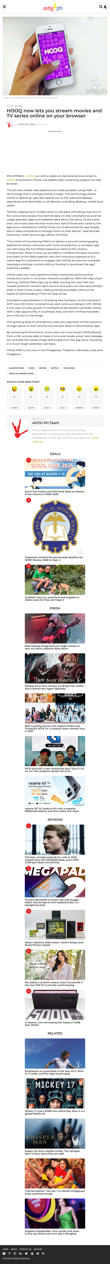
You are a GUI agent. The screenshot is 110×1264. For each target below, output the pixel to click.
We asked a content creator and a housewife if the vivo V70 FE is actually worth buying (54, 983)
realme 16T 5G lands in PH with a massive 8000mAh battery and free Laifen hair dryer (52, 810)
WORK (18, 106)
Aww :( (47, 408)
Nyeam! (96, 408)
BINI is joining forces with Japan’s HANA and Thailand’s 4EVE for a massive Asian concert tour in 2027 (55, 729)
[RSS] (43, 1253)
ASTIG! (62, 408)
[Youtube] (32, 1253)
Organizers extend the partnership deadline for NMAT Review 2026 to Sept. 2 (54, 558)
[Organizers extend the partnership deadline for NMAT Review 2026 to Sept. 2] (55, 527)
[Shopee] (38, 1253)
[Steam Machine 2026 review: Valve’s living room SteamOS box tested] (55, 925)
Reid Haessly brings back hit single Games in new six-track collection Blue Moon (52, 647)
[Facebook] (9, 1253)
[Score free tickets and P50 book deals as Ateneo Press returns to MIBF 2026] (55, 474)
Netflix (11, 179)
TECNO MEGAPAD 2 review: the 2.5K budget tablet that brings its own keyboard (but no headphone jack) (52, 902)
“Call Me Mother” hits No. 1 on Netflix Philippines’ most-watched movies (55, 1192)
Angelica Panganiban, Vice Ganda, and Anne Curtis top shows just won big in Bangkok (52, 1232)
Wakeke (14, 408)
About (14, 1249)
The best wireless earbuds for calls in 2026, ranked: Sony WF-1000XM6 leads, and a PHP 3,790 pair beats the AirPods (52, 860)
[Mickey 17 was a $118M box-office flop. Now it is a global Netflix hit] (55, 1093)
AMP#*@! (79, 408)
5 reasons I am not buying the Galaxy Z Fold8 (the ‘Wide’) (52, 1024)
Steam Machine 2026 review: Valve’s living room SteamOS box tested (54, 944)
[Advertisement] (55, 151)
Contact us (25, 1249)
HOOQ (30, 176)
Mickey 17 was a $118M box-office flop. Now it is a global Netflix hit (55, 1112)
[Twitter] (26, 1253)
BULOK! (31, 408)
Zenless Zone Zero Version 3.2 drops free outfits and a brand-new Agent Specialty (54, 687)
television (68, 368)
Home (5, 1249)
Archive (38, 1249)
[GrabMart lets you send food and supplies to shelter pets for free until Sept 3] (55, 580)
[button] (4, 6)
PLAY (10, 106)
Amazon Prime (16, 368)
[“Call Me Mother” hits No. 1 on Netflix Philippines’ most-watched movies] (55, 1173)
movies (42, 368)
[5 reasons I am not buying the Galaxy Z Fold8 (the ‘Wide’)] (55, 1005)
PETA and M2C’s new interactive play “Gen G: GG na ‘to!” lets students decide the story (54, 770)
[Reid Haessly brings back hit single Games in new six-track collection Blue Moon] (55, 628)
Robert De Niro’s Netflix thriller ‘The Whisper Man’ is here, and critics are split (52, 1152)
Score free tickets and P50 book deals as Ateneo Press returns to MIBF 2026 (54, 493)
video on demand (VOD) (21, 373)
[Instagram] (15, 1253)
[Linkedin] (20, 1253)
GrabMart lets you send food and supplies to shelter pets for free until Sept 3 (52, 598)
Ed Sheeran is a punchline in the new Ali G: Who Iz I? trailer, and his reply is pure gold (54, 1072)
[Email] (4, 1253)
